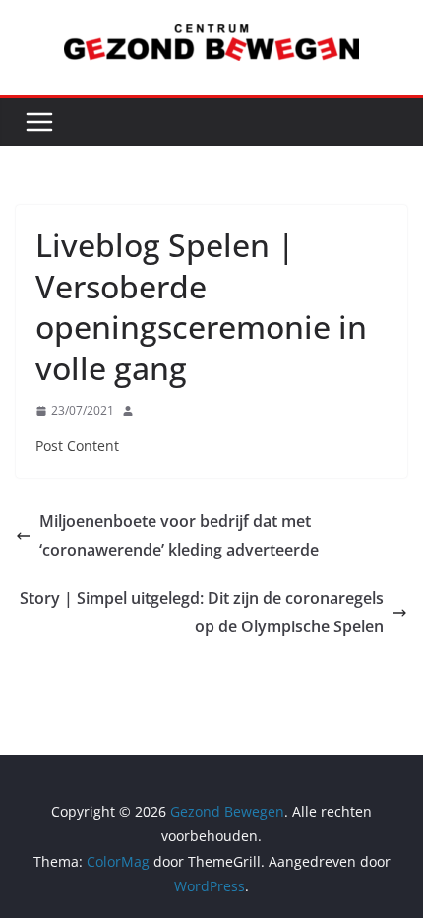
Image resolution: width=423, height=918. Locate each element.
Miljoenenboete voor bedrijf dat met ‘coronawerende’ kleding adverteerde (179, 535)
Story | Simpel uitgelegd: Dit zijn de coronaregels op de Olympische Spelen (202, 612)
